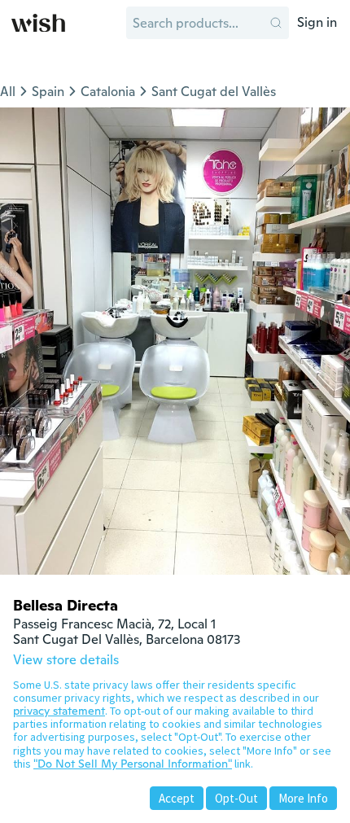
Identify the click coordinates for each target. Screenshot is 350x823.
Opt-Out (236, 798)
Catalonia (108, 91)
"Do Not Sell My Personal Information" (132, 763)
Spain (48, 91)
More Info (303, 798)
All (7, 91)
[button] (276, 23)
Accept (177, 798)
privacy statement (59, 710)
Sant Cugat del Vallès (213, 91)
